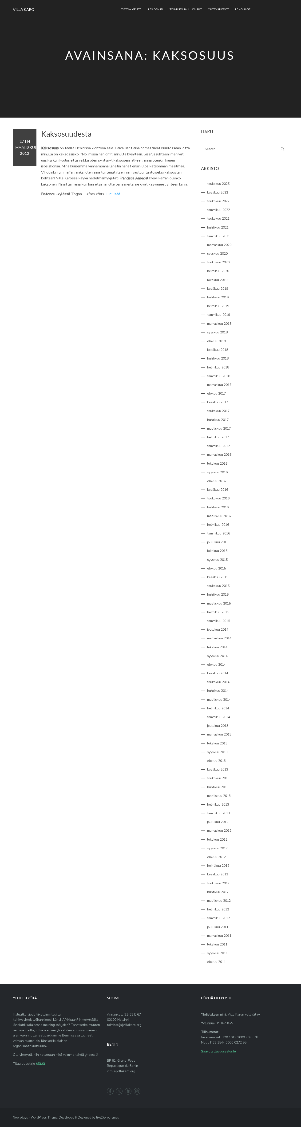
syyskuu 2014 (217, 656)
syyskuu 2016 (217, 472)
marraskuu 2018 (219, 323)
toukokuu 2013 (218, 778)
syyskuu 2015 (217, 560)
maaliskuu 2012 (219, 900)
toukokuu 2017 (218, 411)
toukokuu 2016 (218, 498)
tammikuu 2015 (218, 621)
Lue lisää (113, 194)
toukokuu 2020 (218, 262)
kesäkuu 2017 (217, 402)
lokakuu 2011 (217, 944)
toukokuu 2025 (218, 184)
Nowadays (20, 1117)
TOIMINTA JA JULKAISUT (186, 9)
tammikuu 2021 (218, 236)
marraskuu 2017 (219, 385)
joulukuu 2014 (217, 629)
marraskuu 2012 (219, 830)
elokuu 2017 (216, 393)
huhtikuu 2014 (218, 690)
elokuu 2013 (216, 761)
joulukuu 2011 (217, 927)
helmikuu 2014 (218, 708)
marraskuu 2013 (219, 734)
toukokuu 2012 (218, 883)
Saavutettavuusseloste (218, 1051)
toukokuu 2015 (218, 586)
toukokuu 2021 (218, 218)
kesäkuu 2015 (217, 577)
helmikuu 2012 (218, 909)
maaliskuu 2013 (219, 796)
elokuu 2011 (216, 962)
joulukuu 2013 (217, 726)
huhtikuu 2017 (218, 420)
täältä (40, 1063)
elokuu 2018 (216, 341)
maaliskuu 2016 (219, 516)
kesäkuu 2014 (217, 673)
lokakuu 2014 (217, 647)
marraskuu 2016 (219, 454)
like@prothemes (107, 1117)
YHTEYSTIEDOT (218, 9)
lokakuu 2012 (217, 839)
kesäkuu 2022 (217, 192)
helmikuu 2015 (218, 612)
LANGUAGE (242, 9)
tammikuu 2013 (218, 813)
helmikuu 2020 (218, 271)
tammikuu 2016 (218, 533)
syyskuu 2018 (217, 332)
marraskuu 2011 (219, 935)
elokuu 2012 (216, 857)
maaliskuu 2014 (219, 699)
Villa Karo (23, 9)
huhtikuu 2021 (218, 227)
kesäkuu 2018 (217, 350)
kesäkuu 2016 (217, 489)
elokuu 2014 (216, 664)
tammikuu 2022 (218, 210)
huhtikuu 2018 (218, 358)
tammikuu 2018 (218, 376)
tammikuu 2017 (218, 446)
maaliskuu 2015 (219, 603)
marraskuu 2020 (219, 245)
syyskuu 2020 (217, 253)
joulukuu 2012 (217, 822)
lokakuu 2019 (217, 280)
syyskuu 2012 (217, 848)
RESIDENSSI (155, 9)
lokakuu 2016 (217, 463)
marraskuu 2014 (219, 638)
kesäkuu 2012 (217, 874)
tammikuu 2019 (218, 314)
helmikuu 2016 (218, 524)
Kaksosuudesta (66, 133)
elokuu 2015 (216, 568)
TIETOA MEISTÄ (131, 9)
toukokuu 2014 (218, 682)
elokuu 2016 (216, 481)
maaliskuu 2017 (219, 428)
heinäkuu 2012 (218, 865)
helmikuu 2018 (218, 367)
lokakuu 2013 (217, 743)
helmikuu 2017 (218, 437)
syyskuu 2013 (217, 752)
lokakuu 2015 (217, 551)
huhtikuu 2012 (218, 892)
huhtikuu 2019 (218, 297)
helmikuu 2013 (218, 804)
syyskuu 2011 (217, 953)
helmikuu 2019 (218, 306)
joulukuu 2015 (217, 542)
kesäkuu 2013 (217, 769)
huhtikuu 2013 (218, 787)
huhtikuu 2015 (218, 594)
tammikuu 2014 (218, 717)
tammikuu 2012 (218, 918)
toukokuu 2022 (218, 201)
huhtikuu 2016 (218, 507)
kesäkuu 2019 (217, 288)
